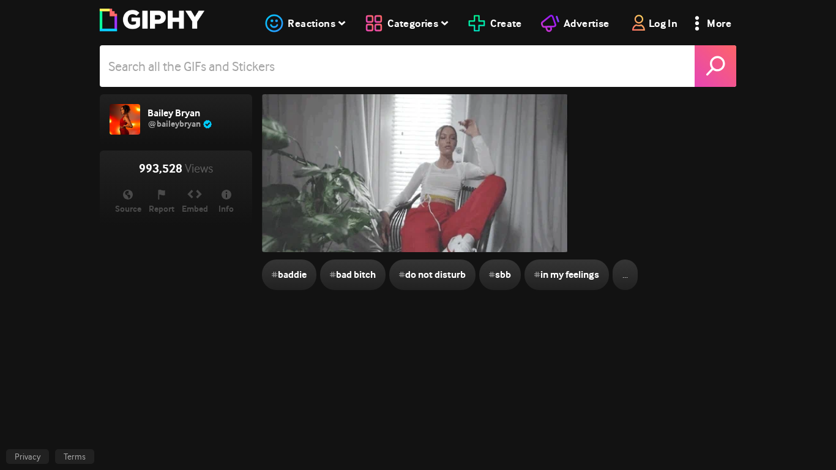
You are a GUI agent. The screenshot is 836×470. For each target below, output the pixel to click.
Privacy (27, 456)
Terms (75, 456)
